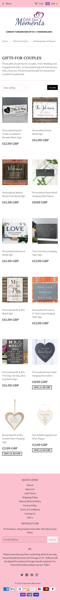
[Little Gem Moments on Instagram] (36, 575)
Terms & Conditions (30, 509)
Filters (52, 87)
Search (30, 485)
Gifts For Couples (20, 41)
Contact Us (30, 513)
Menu (9, 3)
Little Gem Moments (31, 583)
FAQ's (30, 517)
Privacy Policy (30, 505)
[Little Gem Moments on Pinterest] (31, 575)
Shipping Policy (30, 497)
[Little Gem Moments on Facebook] (26, 575)
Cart (41, 3)
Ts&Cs (47, 565)
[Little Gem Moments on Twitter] (22, 575)
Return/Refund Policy (30, 501)
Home (5, 41)
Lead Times (30, 493)
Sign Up (52, 539)
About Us (30, 489)
